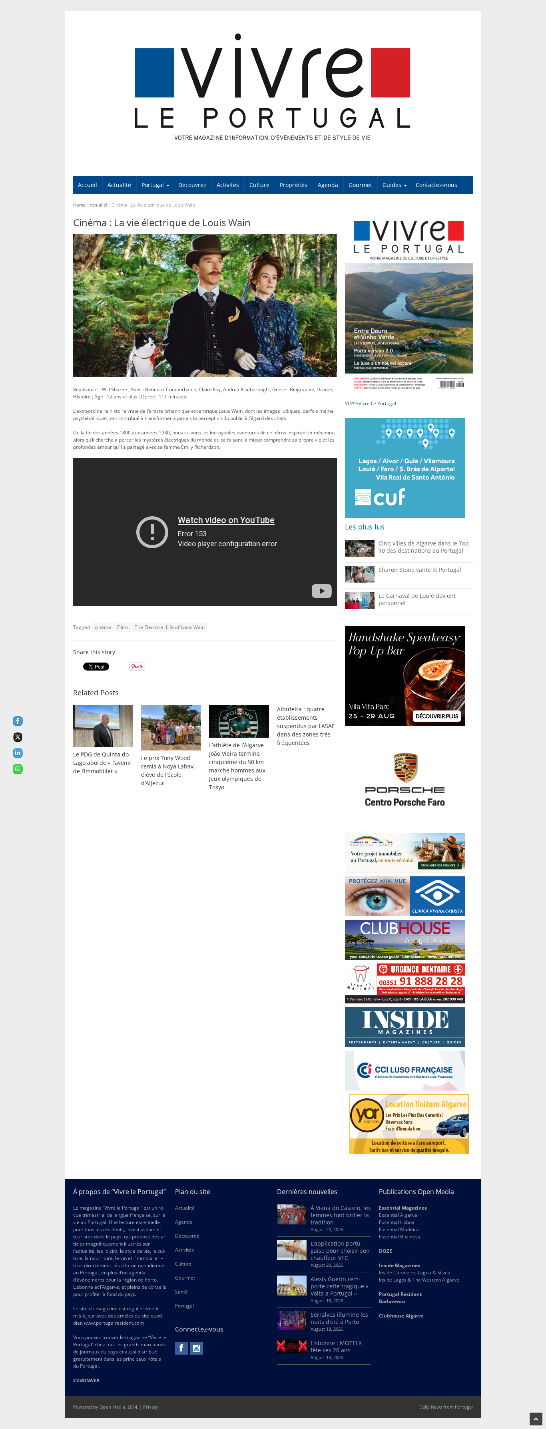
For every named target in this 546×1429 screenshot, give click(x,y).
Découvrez (192, 185)
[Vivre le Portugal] (273, 88)
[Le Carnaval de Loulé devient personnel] (360, 607)
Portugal (152, 185)
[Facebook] (181, 1348)
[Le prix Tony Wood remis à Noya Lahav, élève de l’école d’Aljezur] (171, 727)
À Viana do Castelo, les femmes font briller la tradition (341, 1215)
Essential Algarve (398, 1215)
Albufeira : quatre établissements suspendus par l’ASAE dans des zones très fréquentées (306, 725)
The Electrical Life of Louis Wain (170, 627)
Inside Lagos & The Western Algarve (419, 1279)
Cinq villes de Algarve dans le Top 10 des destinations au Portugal (424, 546)
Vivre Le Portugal (378, 403)
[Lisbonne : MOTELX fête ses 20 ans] (292, 1350)
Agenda (328, 185)
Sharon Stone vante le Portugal (420, 569)
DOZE (385, 1251)
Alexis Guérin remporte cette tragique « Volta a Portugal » (340, 1286)
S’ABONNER (86, 1380)
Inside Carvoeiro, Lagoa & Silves (414, 1272)
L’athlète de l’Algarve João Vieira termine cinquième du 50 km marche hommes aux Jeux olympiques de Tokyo (237, 766)
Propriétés (293, 185)
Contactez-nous (436, 185)
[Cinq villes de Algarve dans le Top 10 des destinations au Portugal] (360, 554)
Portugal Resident (401, 1294)
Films (123, 627)
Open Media (112, 1407)
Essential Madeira (399, 1229)
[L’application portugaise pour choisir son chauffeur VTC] (292, 1258)
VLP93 (352, 403)
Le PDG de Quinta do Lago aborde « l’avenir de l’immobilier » (102, 762)
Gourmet (360, 185)
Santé (181, 1291)
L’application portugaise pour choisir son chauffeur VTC (340, 1251)
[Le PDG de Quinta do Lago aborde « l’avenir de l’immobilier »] (103, 726)
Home (79, 205)
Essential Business (399, 1236)
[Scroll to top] (536, 1419)
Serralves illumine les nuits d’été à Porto (339, 1318)
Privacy (150, 1407)
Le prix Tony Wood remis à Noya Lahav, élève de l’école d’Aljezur (168, 770)
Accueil (87, 185)
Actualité (119, 185)
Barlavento (392, 1301)
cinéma (103, 627)
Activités (228, 185)
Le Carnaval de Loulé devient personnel (417, 599)
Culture (259, 185)
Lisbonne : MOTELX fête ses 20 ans (336, 1346)
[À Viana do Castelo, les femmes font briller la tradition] (292, 1222)
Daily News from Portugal (446, 1407)
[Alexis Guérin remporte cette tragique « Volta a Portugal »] (292, 1293)
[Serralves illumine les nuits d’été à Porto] (292, 1328)
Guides (392, 185)
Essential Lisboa (396, 1222)
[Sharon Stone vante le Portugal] (360, 580)
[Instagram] (196, 1348)
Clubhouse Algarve (401, 1315)
